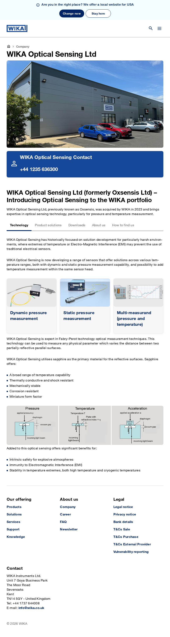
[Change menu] (159, 28)
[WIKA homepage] (17, 28)
